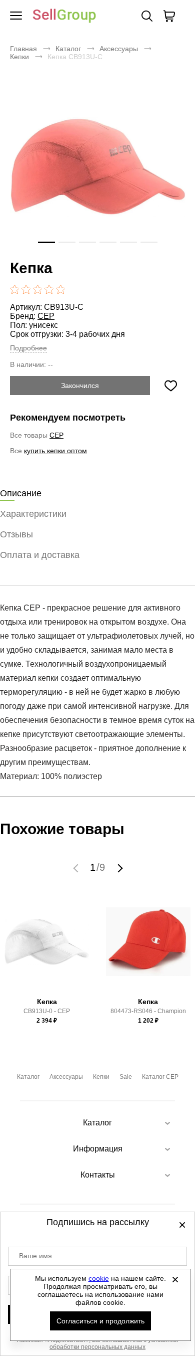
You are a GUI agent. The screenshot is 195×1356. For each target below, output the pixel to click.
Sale (126, 1076)
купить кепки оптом (55, 451)
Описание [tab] (21, 493)
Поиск (147, 16)
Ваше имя (35, 1256)
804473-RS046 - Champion (148, 1011)
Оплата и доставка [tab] (40, 555)
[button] (77, 868)
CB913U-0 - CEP (47, 1011)
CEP (46, 316)
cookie (98, 1278)
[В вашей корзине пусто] (169, 16)
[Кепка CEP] (47, 946)
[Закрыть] (175, 1279)
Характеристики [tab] (33, 514)
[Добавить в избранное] (170, 385)
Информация (97, 1148)
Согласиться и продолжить (100, 1321)
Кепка (47, 1001)
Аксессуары (119, 49)
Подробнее (28, 348)
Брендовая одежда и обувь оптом (64, 16)
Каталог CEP (160, 1076)
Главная (23, 49)
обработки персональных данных (98, 1346)
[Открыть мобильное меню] (16, 16)
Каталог (68, 49)
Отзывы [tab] (16, 534)
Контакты (97, 1175)
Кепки (19, 57)
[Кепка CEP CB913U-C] (97, 167)
